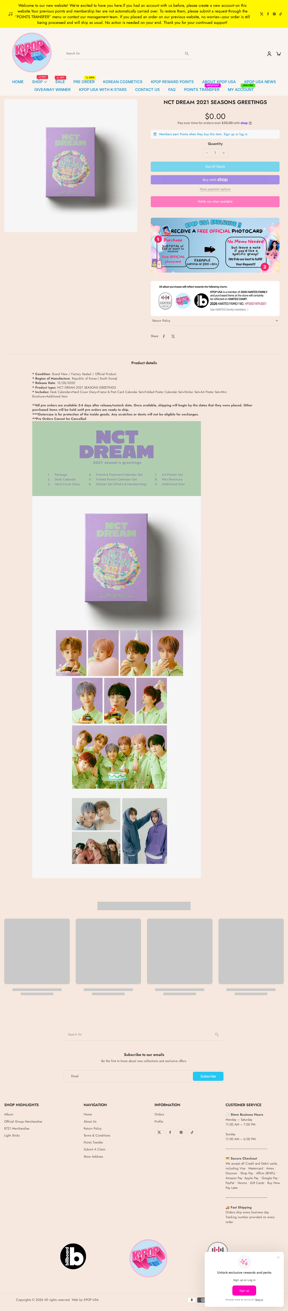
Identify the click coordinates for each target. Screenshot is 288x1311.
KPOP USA (91, 1299)
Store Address (93, 1156)
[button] (215, 167)
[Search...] (187, 54)
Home (88, 1114)
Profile (159, 1121)
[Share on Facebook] (163, 336)
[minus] (207, 153)
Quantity (215, 143)
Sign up (229, 134)
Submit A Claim (94, 1149)
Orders (159, 1114)
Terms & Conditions (97, 1135)
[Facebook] (268, 13)
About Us (90, 1121)
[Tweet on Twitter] (173, 336)
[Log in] (269, 53)
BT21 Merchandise (16, 1128)
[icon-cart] (278, 53)
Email (75, 1076)
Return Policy (93, 1128)
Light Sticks (12, 1135)
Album (8, 1114)
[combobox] (128, 53)
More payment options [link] (215, 189)
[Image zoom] (70, 165)
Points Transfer (93, 1142)
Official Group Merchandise (23, 1121)
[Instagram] (274, 13)
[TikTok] (280, 13)
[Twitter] (261, 13)
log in (243, 134)
